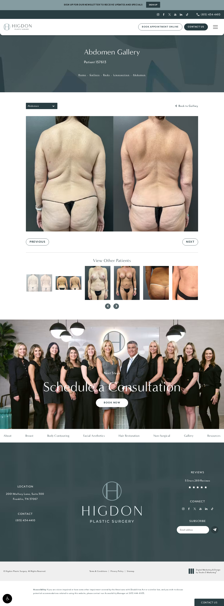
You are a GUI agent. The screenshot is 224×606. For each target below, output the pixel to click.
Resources (214, 435)
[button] (7, 598)
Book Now (112, 402)
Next (190, 242)
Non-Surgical (161, 435)
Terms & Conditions (98, 571)
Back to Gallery (188, 106)
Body (106, 75)
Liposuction (121, 75)
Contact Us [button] (209, 602)
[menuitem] (158, 14)
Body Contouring (58, 435)
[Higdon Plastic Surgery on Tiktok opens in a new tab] (187, 14)
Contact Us (196, 27)
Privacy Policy (117, 571)
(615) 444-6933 (136, 593)
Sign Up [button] (153, 5)
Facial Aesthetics (94, 435)
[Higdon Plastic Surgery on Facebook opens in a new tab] (164, 14)
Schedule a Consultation (112, 383)
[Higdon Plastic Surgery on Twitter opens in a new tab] (169, 14)
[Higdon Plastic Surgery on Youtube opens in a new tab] (175, 14)
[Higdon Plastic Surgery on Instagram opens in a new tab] (158, 14)
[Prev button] (108, 306)
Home (82, 75)
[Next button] (116, 306)
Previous (37, 242)
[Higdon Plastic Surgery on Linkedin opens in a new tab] (181, 14)
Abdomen (139, 75)
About (8, 435)
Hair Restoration (129, 435)
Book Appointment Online (160, 27)
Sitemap (130, 571)
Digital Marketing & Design (208, 571)
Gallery (95, 75)
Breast (29, 435)
